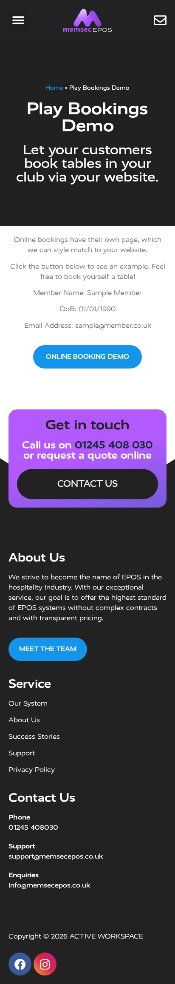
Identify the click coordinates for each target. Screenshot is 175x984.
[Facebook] (19, 964)
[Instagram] (45, 964)
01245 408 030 (114, 445)
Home (54, 87)
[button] (18, 20)
